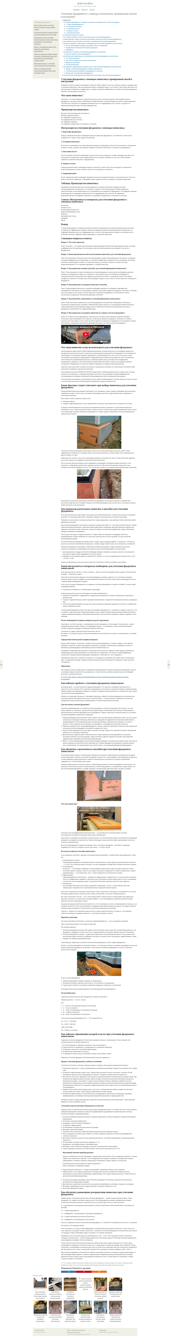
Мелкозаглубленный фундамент (91, 1265)
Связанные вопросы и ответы (74, 35)
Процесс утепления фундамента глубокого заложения (84, 69)
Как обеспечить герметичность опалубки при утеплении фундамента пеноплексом (91, 56)
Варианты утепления (73, 62)
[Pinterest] (84, 1272)
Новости (84, 9)
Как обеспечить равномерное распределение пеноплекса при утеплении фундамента (92, 75)
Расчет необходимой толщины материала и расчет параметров (86, 45)
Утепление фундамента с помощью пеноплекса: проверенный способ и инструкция (91, 22)
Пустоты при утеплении (78, 1265)
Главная (76, 9)
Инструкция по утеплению (83, 1262)
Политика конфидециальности (73, 1332)
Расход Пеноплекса (72, 65)
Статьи (92, 9)
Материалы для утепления (103, 1262)
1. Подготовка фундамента (74, 24)
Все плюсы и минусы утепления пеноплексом (81, 60)
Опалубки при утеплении (66, 1265)
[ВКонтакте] (68, 1272)
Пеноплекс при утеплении (118, 1265)
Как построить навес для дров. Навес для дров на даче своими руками (44, 27)
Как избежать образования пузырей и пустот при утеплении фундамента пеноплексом (92, 67)
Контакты (69, 1330)
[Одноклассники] (99, 1272)
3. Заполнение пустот (73, 29)
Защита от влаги (93, 1262)
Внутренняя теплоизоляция (105, 1265)
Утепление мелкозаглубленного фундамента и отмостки (84, 71)
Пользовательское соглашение (78, 1330)
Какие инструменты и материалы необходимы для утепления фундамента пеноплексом (93, 43)
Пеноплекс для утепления (116, 1262)
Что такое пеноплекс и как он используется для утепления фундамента (87, 37)
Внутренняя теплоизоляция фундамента (79, 73)
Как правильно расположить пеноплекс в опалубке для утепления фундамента (90, 41)
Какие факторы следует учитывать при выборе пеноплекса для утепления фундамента (93, 39)
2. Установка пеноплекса (74, 26)
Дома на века (85, 3)
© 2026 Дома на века (39, 1330)
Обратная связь (102, 1330)
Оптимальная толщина (127, 1262)
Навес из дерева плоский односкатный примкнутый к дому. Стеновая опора (45, 71)
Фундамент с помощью (71, 1262)
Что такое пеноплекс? (73, 58)
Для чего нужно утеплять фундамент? (78, 54)
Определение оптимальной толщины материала (82, 48)
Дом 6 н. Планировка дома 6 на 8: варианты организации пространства (45, 49)
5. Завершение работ (73, 33)
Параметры (69, 50)
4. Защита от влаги (72, 31)
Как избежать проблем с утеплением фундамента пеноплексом (85, 52)
